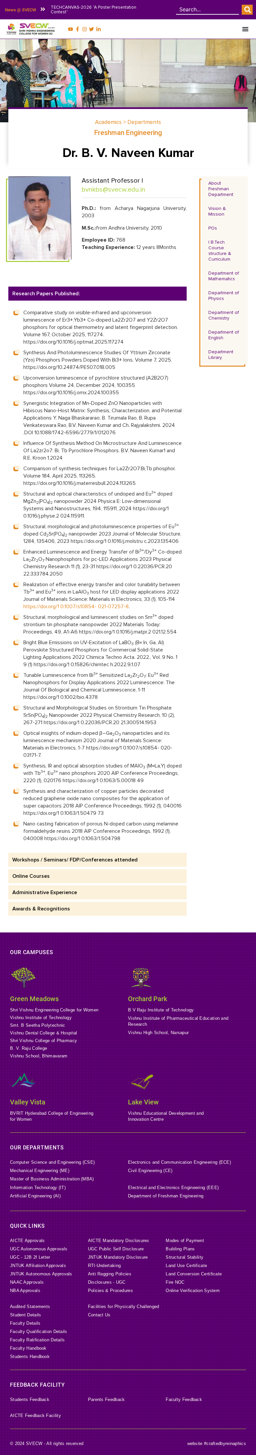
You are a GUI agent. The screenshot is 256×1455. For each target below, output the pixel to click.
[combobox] (207, 10)
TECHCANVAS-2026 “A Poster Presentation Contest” (93, 10)
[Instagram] (84, 29)
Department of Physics (223, 295)
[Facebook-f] (77, 29)
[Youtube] (70, 29)
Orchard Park (147, 999)
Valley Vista (27, 1102)
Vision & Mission (217, 211)
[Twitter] (91, 29)
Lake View (143, 1102)
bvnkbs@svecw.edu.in (113, 190)
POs (212, 228)
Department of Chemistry (223, 315)
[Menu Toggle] (245, 29)
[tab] (97, 294)
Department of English (223, 335)
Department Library (220, 354)
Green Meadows (34, 999)
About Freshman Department (220, 188)
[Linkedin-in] (98, 29)
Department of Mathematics (223, 276)
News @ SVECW (20, 9)
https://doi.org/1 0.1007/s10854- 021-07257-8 (76, 606)
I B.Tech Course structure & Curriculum (219, 250)
